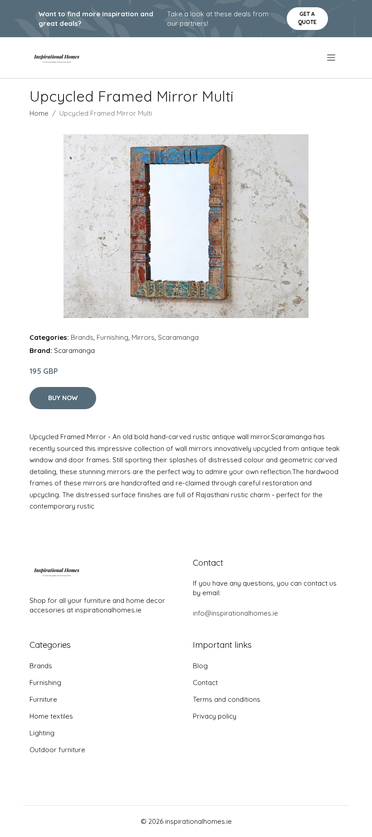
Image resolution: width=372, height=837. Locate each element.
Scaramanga (178, 337)
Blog (200, 665)
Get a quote (307, 17)
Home (39, 113)
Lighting (41, 733)
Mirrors (143, 337)
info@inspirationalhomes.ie (235, 613)
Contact (205, 682)
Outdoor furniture (57, 749)
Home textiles (51, 716)
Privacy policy (214, 716)
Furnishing (112, 337)
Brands (82, 337)
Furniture (43, 699)
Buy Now (63, 398)
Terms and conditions (226, 699)
